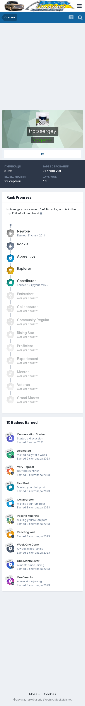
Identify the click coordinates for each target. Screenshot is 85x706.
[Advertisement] (42, 67)
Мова (33, 694)
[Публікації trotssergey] (42, 154)
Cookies (50, 694)
